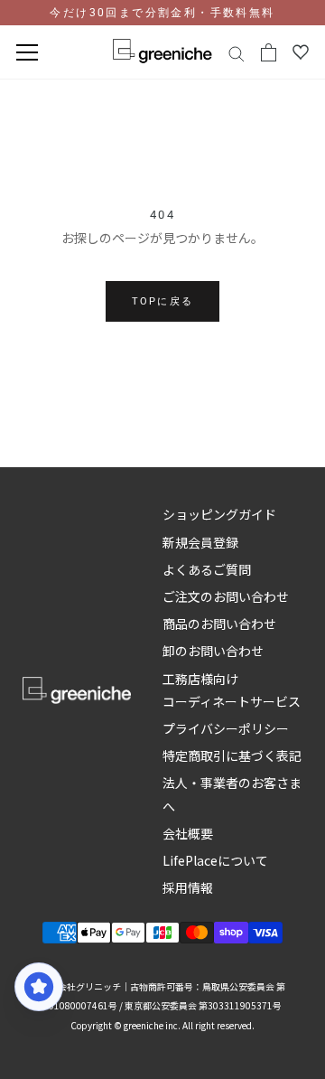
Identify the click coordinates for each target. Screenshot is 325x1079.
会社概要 (187, 833)
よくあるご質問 (206, 569)
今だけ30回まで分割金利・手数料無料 (162, 12)
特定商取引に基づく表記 (232, 755)
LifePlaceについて (215, 860)
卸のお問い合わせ (213, 651)
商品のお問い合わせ (219, 624)
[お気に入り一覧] (300, 52)
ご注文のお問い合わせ (225, 596)
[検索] (236, 53)
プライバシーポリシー (225, 728)
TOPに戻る (162, 301)
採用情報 (187, 887)
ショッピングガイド (219, 514)
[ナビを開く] (27, 52)
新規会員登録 (200, 542)
